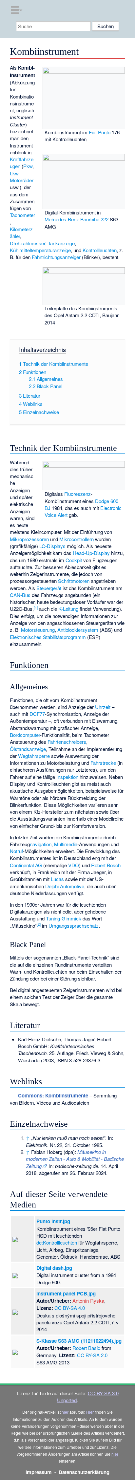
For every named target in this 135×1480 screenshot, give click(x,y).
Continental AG (26, 865)
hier (65, 1412)
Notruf (16, 851)
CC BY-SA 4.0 (69, 1307)
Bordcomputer (25, 734)
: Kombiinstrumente (53, 1095)
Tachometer (22, 214)
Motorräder (21, 180)
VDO (73, 865)
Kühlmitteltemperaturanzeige (40, 250)
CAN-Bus (20, 594)
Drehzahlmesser (27, 243)
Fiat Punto (99, 132)
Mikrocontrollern (76, 539)
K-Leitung (68, 608)
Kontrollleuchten (100, 250)
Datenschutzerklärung (84, 1472)
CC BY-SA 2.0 (92, 1355)
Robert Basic (86, 1347)
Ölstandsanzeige (28, 748)
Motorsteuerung (38, 629)
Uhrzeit (102, 706)
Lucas (57, 878)
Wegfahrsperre (34, 755)
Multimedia (65, 844)
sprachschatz (84, 925)
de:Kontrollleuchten (56, 1242)
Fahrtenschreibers (67, 741)
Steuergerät (48, 588)
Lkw (14, 173)
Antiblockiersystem (77, 629)
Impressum (39, 1472)
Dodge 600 (106, 500)
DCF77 (37, 713)
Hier (90, 1412)
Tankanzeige (61, 243)
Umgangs (58, 925)
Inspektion (67, 776)
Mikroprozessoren (29, 539)
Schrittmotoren (73, 580)
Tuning (53, 918)
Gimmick (71, 918)
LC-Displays (52, 545)
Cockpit (74, 560)
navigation (40, 844)
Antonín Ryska (88, 1300)
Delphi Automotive (64, 886)
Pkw (27, 166)
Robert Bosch (106, 865)
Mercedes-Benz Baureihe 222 (76, 219)
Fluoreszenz (77, 493)
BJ (47, 507)
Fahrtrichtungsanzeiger (56, 257)
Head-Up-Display (91, 552)
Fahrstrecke (103, 762)
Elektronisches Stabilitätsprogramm (48, 636)
